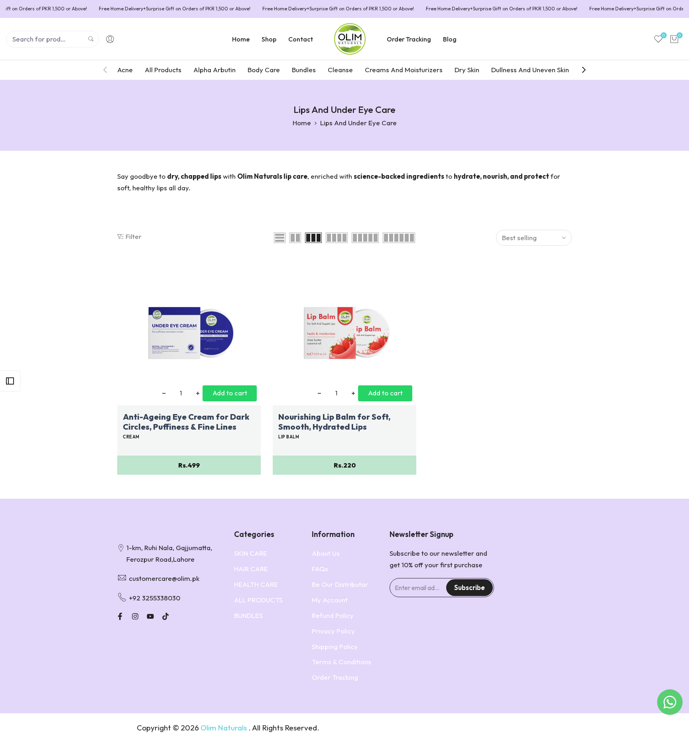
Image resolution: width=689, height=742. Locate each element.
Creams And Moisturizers (404, 69)
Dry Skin (467, 69)
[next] (580, 70)
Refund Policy (333, 615)
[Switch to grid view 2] (295, 238)
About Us (326, 553)
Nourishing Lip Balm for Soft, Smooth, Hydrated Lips (334, 422)
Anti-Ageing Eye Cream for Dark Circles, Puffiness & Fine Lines (186, 422)
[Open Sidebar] (10, 381)
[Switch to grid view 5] (365, 238)
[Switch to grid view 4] (337, 238)
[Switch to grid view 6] (399, 238)
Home (302, 122)
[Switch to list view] (279, 238)
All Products (163, 69)
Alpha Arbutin (214, 69)
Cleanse (340, 69)
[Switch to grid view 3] (313, 238)
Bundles (304, 69)
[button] (121, 270)
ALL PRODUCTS (258, 600)
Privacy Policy (333, 631)
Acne (125, 69)
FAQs (320, 568)
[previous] (109, 70)
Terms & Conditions (341, 661)
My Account (330, 600)
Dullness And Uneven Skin (530, 69)
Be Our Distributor (340, 584)
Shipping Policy (335, 646)
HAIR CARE (251, 568)
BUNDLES (248, 615)
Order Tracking (335, 677)
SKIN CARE (250, 553)
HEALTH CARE (256, 584)
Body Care (264, 69)
